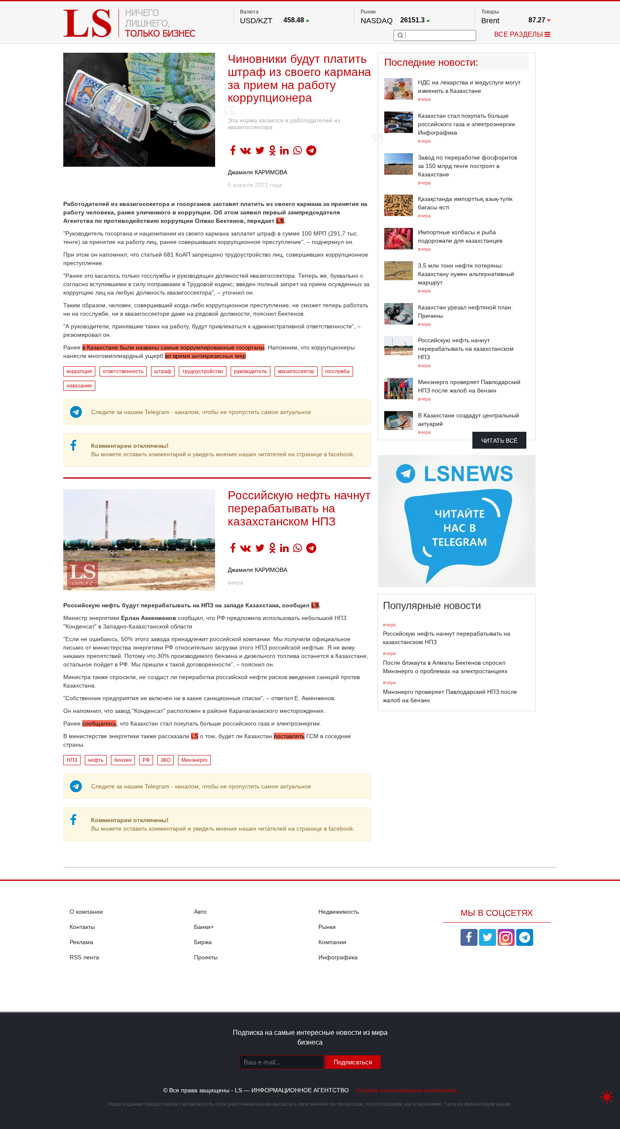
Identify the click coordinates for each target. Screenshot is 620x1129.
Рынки (327, 926)
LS (194, 736)
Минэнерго (194, 760)
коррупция (79, 371)
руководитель (250, 371)
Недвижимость (338, 911)
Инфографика (338, 957)
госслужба (337, 371)
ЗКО (165, 760)
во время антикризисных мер (205, 355)
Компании (332, 942)
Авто (200, 911)
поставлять (289, 736)
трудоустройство (202, 371)
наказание (79, 386)
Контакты (82, 926)
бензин (123, 760)
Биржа (203, 942)
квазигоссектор (296, 371)
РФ (146, 760)
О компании (86, 911)
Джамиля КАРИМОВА (257, 172)
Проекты (206, 957)
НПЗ (72, 760)
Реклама (81, 942)
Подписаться (353, 1062)
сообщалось (99, 723)
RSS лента (84, 957)
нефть (95, 760)
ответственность (123, 371)
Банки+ (204, 926)
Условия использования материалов (406, 1090)
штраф (162, 371)
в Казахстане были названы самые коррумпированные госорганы (173, 347)
